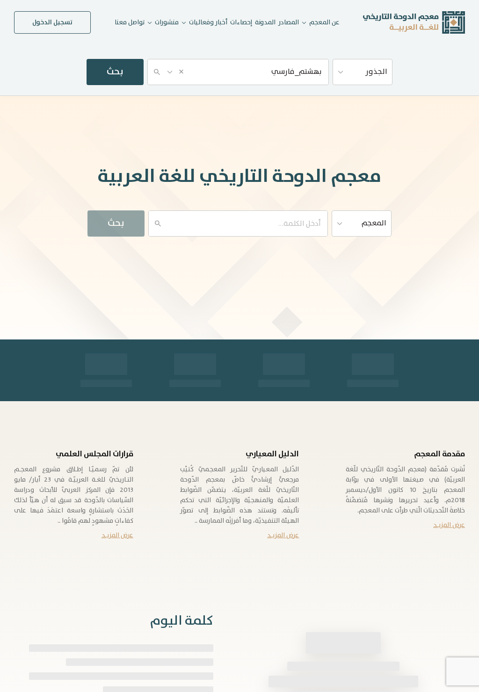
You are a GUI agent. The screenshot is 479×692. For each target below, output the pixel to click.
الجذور (376, 72)
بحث (115, 72)
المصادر (288, 22)
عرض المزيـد (449, 525)
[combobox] (238, 72)
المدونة (265, 22)
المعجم (374, 223)
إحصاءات (241, 22)
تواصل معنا (130, 22)
